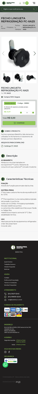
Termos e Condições (10, 282)
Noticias (6, 269)
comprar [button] (20, 123)
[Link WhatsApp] (5, 365)
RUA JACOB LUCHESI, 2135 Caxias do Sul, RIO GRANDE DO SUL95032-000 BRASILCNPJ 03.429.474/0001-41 (17, 330)
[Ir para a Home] (8, 3)
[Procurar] (34, 9)
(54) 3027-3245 (13, 294)
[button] (34, 53)
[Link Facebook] (9, 352)
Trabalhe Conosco (9, 264)
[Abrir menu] (34, 3)
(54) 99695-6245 (14, 297)
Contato (6, 277)
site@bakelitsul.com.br (15, 299)
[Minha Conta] (20, 3)
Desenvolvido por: (9, 381)
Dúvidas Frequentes (10, 285)
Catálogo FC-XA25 (11, 146)
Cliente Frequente (9, 267)
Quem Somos (8, 262)
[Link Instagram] (5, 352)
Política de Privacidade (11, 280)
